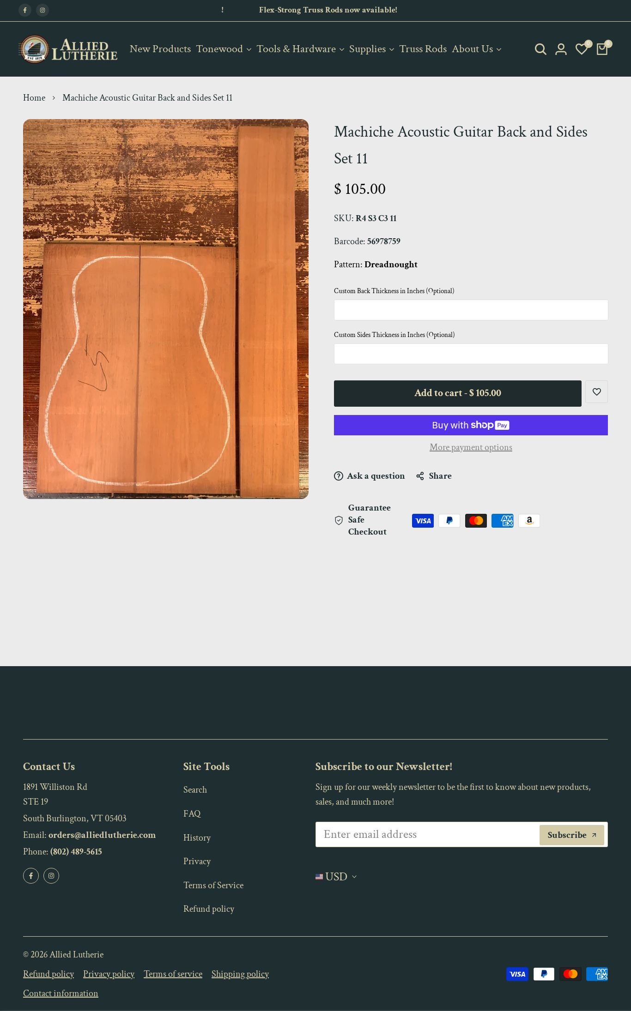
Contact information (60, 993)
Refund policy (208, 909)
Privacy (197, 861)
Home (34, 98)
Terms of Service (213, 885)
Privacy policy (108, 974)
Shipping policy (240, 974)
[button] (596, 391)
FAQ (191, 814)
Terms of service (173, 974)
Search (195, 790)
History (197, 838)
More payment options (471, 447)
